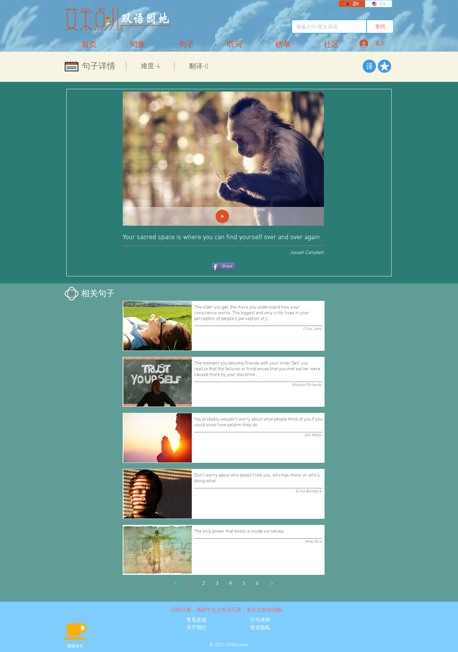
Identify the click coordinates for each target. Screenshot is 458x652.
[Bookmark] (384, 66)
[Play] (222, 216)
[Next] (271, 583)
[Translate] (369, 66)
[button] (331, 45)
